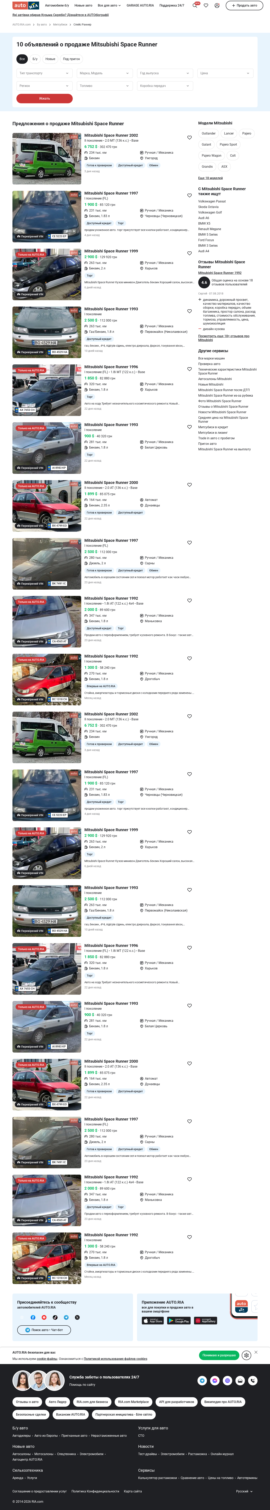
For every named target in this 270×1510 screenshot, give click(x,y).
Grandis (207, 166)
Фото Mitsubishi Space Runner (219, 401)
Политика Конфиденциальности (95, 1491)
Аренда (17, 1478)
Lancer (229, 133)
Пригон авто (207, 444)
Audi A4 (203, 251)
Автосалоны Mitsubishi (215, 379)
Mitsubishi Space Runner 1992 (220, 273)
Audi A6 (203, 218)
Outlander (208, 133)
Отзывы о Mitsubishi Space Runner (223, 406)
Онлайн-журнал (222, 1454)
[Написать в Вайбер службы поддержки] (227, 1380)
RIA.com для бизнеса (92, 1402)
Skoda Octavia (208, 207)
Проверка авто (209, 364)
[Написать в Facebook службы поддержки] (215, 1380)
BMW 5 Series (208, 234)
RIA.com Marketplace (133, 1402)
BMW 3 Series (208, 245)
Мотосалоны (43, 1454)
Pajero (246, 133)
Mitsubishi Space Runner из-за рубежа (225, 395)
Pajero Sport (228, 144)
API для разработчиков (176, 1402)
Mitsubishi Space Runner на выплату (224, 449)
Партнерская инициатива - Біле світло (123, 1414)
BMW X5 (204, 223)
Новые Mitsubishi (210, 384)
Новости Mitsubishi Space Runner (222, 412)
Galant (206, 144)
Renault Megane (209, 229)
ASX (224, 166)
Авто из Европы (46, 1436)
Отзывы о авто (27, 1402)
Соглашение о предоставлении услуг (39, 1491)
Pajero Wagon (211, 155)
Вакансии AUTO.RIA (70, 1414)
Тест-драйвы (147, 1454)
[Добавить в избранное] (206, 5)
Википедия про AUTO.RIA (223, 1402)
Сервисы (146, 1470)
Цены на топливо (220, 1478)
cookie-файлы (47, 1359)
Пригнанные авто (74, 1436)
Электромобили (91, 1454)
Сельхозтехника (27, 1470)
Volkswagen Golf (210, 212)
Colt (233, 155)
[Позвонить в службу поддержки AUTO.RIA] (253, 1380)
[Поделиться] (189, 137)
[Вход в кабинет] (217, 5)
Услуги (32, 1478)
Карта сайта (133, 1491)
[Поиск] (195, 5)
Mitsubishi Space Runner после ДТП (224, 390)
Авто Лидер (57, 1402)
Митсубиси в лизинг (213, 433)
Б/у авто (20, 1428)
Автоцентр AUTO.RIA (27, 1459)
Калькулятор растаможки (157, 1478)
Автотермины (247, 1478)
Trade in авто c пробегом (216, 438)
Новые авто (83, 5)
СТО (141, 1436)
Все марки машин (211, 358)
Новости (146, 1446)
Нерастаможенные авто (109, 1436)
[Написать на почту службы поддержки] (240, 1380)
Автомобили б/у (57, 5)
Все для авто (107, 5)
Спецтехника (66, 1454)
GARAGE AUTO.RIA (140, 5)
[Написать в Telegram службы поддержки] (202, 1380)
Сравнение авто (192, 1478)
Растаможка (197, 1454)
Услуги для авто (153, 1428)
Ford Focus (206, 240)
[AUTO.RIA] (25, 5)
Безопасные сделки (31, 1414)
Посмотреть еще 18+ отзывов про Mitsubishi (223, 338)
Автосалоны (21, 1454)
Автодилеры (21, 1436)
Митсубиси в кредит (213, 427)
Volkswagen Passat (212, 201)
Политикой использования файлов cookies (115, 1359)
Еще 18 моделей (210, 178)
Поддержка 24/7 (172, 5)
